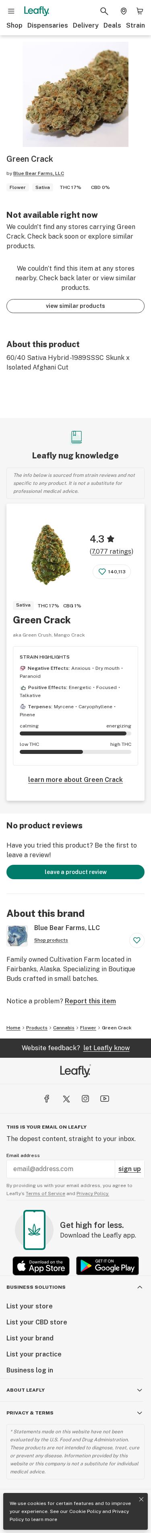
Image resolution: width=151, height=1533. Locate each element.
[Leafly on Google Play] (107, 1265)
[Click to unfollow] (137, 940)
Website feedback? (76, 1048)
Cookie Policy (85, 1511)
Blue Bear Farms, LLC (38, 173)
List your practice (34, 1354)
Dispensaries (47, 25)
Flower (88, 1028)
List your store (29, 1306)
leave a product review (76, 872)
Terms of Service (45, 1193)
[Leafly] (37, 11)
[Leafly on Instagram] (85, 1098)
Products (37, 1028)
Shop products (51, 940)
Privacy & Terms (30, 1413)
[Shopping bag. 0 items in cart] (140, 11)
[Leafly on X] (66, 1098)
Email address (23, 1155)
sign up (129, 1169)
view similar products (75, 306)
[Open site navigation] (11, 11)
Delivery (86, 25)
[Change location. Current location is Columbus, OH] (123, 11)
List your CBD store (36, 1322)
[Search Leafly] (104, 11)
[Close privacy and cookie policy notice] (141, 1499)
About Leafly (25, 1390)
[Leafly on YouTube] (104, 1098)
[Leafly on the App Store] (41, 1265)
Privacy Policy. (93, 1193)
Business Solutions (36, 1287)
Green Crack (42, 619)
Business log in (29, 1370)
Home (13, 1028)
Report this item (90, 1001)
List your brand (30, 1338)
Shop (14, 25)
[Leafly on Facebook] (46, 1099)
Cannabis (63, 1028)
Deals (112, 25)
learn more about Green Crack (75, 780)
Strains (137, 25)
